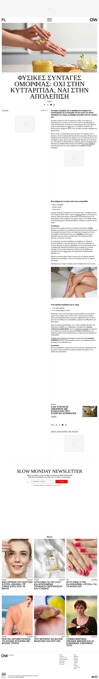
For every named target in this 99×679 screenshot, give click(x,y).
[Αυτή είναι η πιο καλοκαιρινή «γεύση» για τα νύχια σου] (81, 558)
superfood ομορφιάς (82, 329)
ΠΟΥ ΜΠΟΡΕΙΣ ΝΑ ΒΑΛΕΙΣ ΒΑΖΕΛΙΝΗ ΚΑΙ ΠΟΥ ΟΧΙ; (48, 640)
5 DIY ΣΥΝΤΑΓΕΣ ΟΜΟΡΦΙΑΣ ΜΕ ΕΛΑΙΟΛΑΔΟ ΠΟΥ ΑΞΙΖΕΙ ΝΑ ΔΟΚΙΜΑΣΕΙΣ (63, 410)
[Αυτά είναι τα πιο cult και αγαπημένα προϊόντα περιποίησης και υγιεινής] (49, 558)
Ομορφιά (49, 101)
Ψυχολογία (76, 656)
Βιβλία (67, 636)
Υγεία (75, 654)
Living (75, 664)
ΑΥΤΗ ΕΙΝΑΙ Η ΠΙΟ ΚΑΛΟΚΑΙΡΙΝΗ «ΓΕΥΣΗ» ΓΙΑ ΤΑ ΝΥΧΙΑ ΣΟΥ (81, 584)
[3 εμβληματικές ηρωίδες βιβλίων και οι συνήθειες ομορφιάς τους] (81, 615)
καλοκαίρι (78, 214)
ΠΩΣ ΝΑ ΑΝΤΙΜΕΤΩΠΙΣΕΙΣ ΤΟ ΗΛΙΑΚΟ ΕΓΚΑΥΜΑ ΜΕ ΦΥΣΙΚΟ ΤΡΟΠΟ (16, 641)
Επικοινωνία (61, 664)
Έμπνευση (76, 665)
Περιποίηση (36, 579)
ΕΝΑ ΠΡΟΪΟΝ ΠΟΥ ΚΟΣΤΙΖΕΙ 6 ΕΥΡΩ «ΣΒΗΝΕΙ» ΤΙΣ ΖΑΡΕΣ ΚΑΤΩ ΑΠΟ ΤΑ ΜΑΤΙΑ (17, 585)
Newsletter (61, 662)
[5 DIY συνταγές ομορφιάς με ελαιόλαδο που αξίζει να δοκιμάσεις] (89, 411)
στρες (66, 251)
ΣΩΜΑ (69, 431)
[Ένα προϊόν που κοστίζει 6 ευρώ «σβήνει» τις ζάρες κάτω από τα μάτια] (17, 558)
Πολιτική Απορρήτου (63, 659)
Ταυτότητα (61, 656)
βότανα (91, 142)
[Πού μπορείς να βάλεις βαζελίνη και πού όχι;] (49, 615)
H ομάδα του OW (63, 657)
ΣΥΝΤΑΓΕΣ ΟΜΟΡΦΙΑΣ (62, 431)
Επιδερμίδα (4, 579)
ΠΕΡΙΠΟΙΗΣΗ (75, 431)
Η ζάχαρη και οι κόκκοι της (59, 338)
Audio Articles (77, 667)
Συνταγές (76, 661)
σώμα (69, 126)
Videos (75, 668)
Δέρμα (35, 636)
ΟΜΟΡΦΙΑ (53, 431)
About (60, 654)
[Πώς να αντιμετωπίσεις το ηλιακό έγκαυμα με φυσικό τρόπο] (17, 615)
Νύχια (67, 579)
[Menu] (49, 19)
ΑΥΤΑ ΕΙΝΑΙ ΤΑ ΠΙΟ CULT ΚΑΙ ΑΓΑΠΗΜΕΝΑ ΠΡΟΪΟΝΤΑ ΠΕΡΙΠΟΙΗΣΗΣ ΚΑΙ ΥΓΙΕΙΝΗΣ (48, 585)
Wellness (76, 657)
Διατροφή (76, 659)
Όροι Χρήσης (62, 661)
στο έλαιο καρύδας (88, 144)
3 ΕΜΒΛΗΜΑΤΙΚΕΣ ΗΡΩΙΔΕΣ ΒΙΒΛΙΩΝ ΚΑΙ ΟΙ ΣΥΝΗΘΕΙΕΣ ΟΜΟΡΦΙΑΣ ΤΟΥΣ (80, 642)
